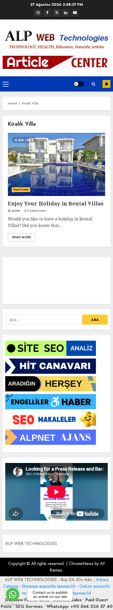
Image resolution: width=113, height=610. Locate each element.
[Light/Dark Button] (79, 84)
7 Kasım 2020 (36, 211)
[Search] (93, 84)
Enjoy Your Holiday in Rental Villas (56, 203)
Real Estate (21, 189)
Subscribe (106, 84)
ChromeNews (81, 564)
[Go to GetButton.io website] (12, 604)
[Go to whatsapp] (12, 594)
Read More (21, 237)
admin (15, 211)
